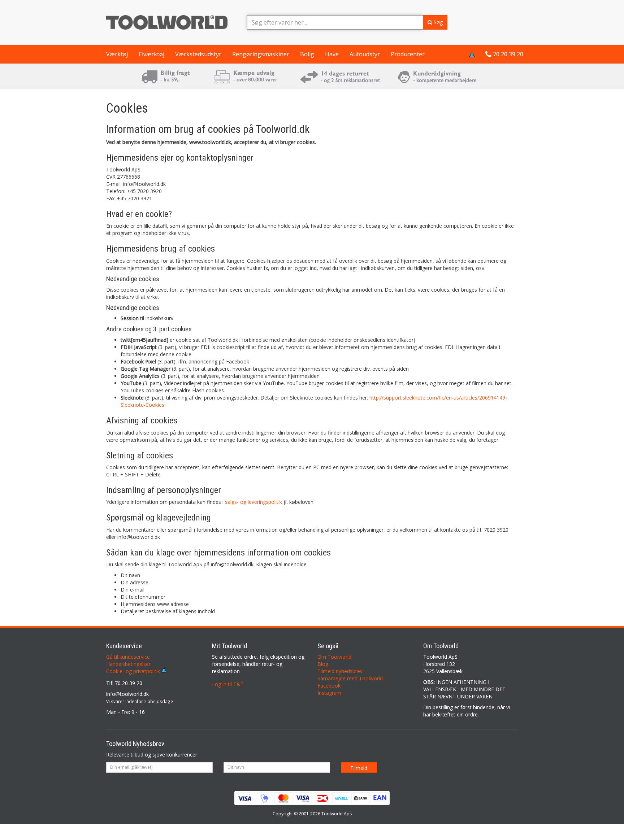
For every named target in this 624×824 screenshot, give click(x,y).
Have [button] (332, 54)
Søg (437, 22)
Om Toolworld (334, 656)
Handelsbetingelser (128, 663)
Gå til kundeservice (128, 656)
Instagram (329, 692)
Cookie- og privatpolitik (133, 671)
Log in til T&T (228, 684)
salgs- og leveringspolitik (253, 501)
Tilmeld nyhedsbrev (340, 671)
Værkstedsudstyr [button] (198, 54)
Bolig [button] (307, 54)
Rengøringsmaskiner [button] (260, 54)
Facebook (329, 685)
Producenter (408, 54)
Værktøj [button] (117, 54)
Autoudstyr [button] (365, 54)
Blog (322, 663)
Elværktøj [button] (151, 54)
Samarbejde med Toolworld (350, 678)
